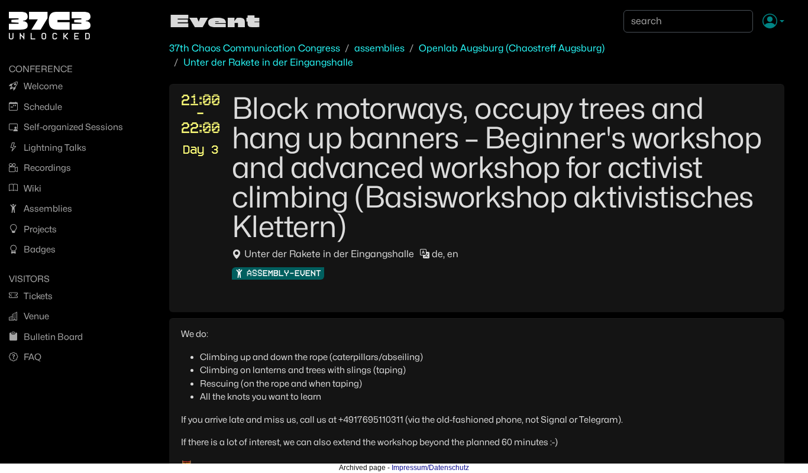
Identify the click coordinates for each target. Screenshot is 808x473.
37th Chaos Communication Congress (254, 48)
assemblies (379, 48)
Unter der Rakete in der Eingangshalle (268, 62)
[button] (773, 22)
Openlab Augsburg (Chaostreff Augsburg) (512, 48)
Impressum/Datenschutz (430, 468)
